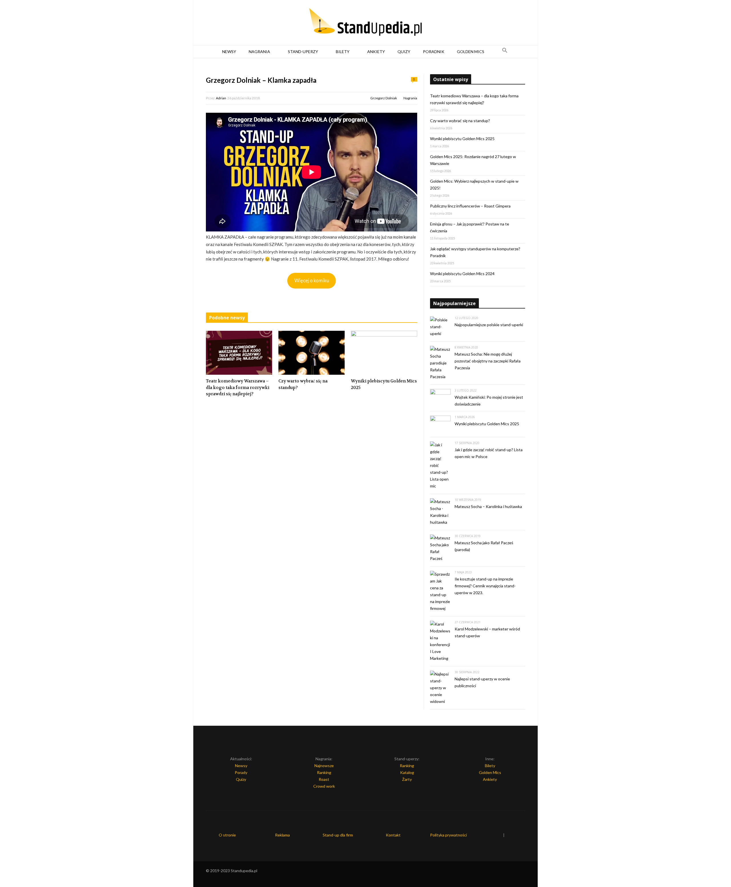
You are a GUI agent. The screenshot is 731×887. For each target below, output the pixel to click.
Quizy (403, 51)
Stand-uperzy (303, 51)
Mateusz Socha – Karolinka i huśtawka (488, 506)
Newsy (229, 51)
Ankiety (376, 51)
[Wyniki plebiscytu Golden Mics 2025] (384, 353)
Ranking (324, 772)
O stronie (227, 834)
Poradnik (433, 51)
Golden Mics (470, 51)
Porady (241, 772)
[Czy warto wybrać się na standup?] (311, 353)
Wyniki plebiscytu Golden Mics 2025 (384, 384)
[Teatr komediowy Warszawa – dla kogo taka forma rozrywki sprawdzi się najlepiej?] (239, 353)
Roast (324, 779)
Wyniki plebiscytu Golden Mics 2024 (462, 273)
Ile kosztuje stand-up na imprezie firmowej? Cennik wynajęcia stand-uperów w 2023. (485, 585)
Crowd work (324, 786)
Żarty (407, 779)
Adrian (221, 98)
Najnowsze (324, 765)
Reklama (282, 834)
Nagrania (259, 51)
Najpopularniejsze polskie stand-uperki (489, 324)
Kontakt (393, 834)
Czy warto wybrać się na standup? (303, 384)
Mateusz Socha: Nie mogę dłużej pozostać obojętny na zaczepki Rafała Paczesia (488, 361)
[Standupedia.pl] (365, 23)
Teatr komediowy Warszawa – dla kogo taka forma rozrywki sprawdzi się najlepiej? (237, 387)
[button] (505, 51)
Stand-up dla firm (338, 834)
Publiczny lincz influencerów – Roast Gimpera (470, 205)
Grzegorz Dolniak (383, 98)
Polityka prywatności (448, 834)
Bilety (343, 51)
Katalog (407, 772)
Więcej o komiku (311, 280)
